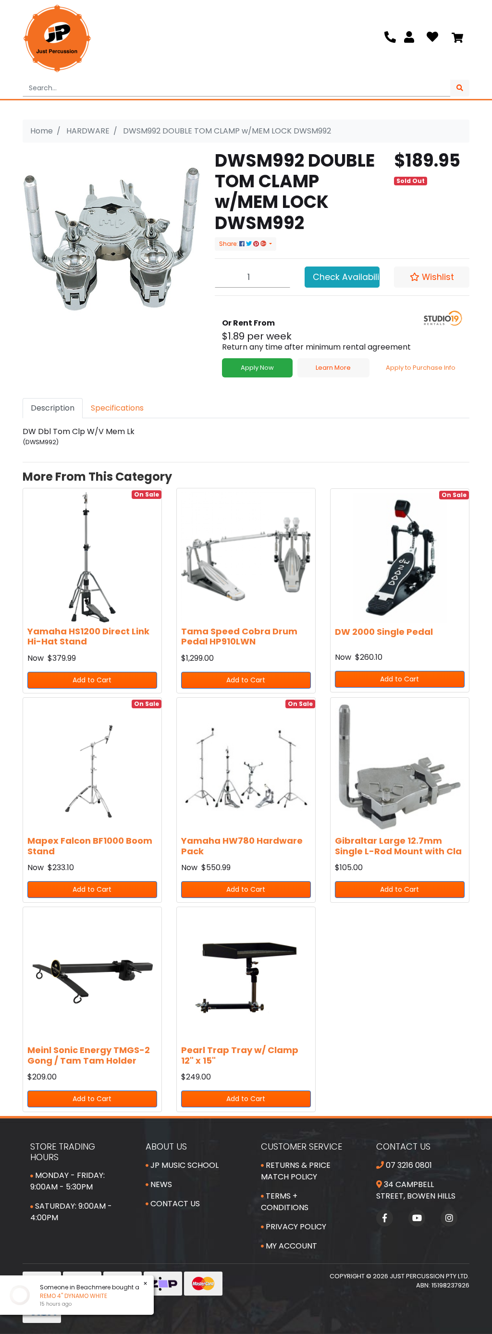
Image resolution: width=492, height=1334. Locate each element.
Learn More (333, 367)
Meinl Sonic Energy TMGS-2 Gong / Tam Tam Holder (88, 1055)
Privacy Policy (295, 1226)
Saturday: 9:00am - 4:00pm (71, 1212)
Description (52, 407)
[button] (431, 277)
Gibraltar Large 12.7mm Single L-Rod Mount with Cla (398, 846)
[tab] (53, 408)
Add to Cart (92, 680)
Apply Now (257, 367)
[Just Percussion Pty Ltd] (57, 38)
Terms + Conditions (284, 1201)
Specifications (117, 407)
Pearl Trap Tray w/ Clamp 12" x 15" (239, 1055)
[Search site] (459, 88)
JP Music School (183, 1165)
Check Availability (346, 277)
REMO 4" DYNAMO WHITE (64, 1296)
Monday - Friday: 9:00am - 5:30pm (67, 1181)
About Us (166, 1146)
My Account (290, 1245)
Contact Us (174, 1203)
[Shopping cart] (457, 38)
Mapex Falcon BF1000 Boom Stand (89, 846)
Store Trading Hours (62, 1151)
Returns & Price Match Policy (296, 1171)
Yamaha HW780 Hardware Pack (242, 846)
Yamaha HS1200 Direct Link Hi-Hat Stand (88, 636)
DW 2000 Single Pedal (384, 632)
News (160, 1184)
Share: (229, 244)
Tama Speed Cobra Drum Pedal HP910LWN (239, 636)
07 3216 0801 (408, 1165)
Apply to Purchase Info (420, 367)
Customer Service (301, 1146)
